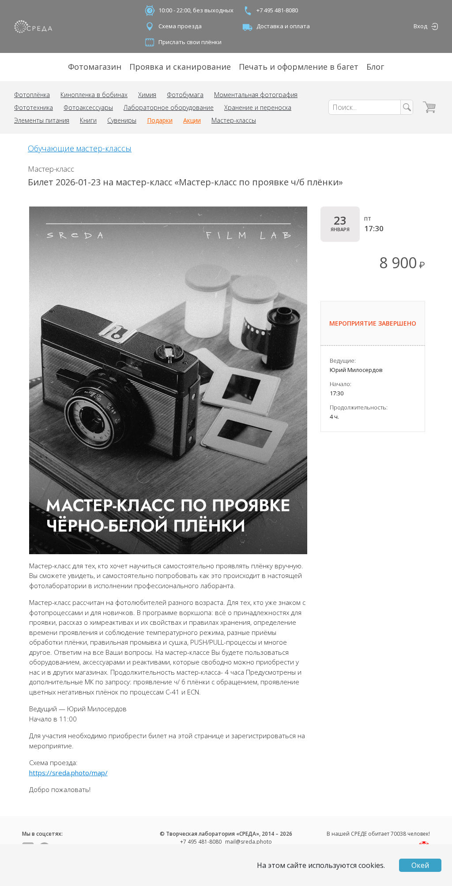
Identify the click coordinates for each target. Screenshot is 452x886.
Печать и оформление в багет (298, 66)
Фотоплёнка (32, 94)
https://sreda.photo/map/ (68, 772)
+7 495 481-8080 (277, 10)
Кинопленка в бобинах (94, 94)
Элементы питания (41, 120)
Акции (192, 120)
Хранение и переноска (257, 107)
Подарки (160, 120)
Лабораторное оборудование (169, 107)
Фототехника (33, 107)
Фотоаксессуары (88, 107)
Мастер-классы (233, 120)
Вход (420, 26)
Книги (88, 120)
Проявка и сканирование (180, 66)
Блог (375, 66)
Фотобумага (185, 94)
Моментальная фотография (256, 94)
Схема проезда (180, 26)
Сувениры (121, 120)
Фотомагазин (94, 66)
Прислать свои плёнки (190, 42)
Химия (147, 94)
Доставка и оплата (283, 26)
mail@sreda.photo (248, 841)
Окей (420, 865)
